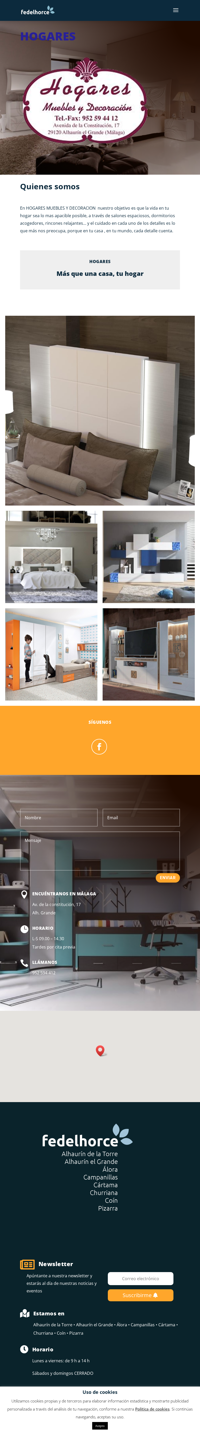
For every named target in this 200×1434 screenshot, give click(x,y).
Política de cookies (152, 1409)
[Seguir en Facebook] (99, 747)
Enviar (168, 877)
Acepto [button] (100, 1426)
